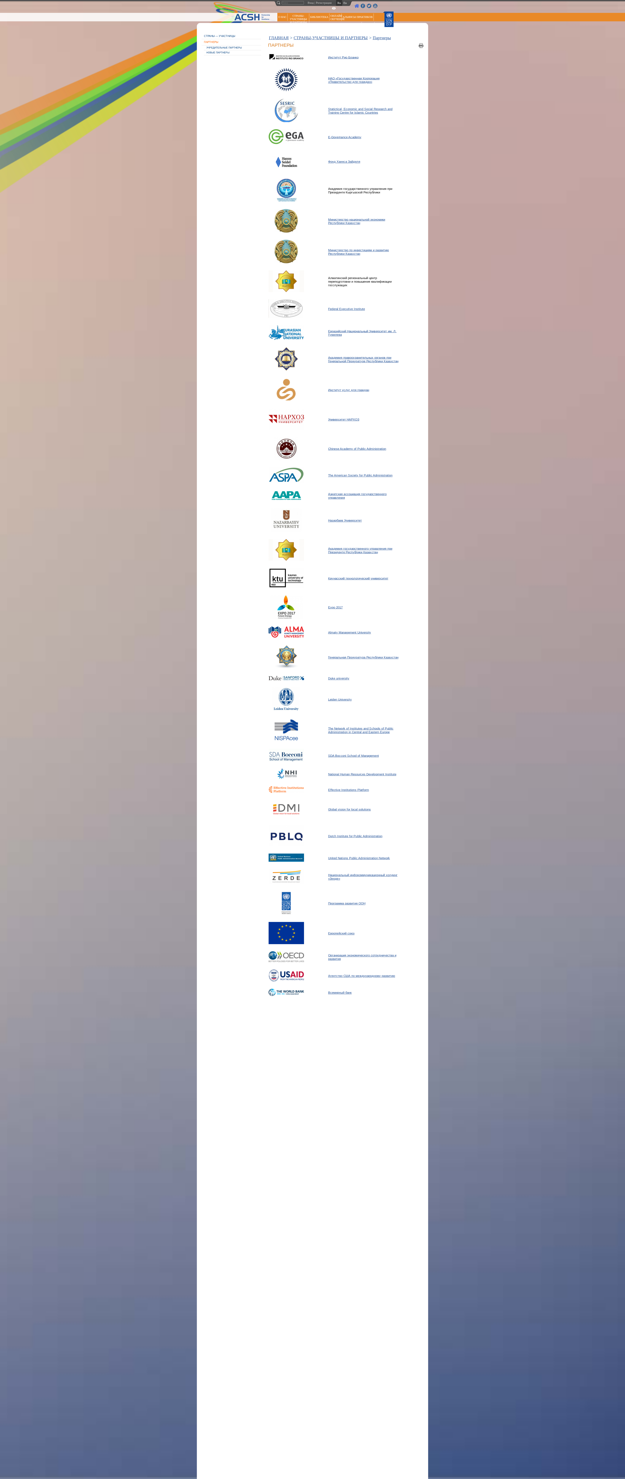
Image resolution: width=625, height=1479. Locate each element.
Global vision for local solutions (349, 809)
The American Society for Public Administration (360, 475)
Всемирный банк (340, 992)
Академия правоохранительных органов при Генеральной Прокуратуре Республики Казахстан (363, 359)
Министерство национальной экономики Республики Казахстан (356, 221)
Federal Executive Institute (346, 309)
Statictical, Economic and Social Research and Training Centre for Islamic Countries (360, 110)
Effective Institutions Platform (348, 790)
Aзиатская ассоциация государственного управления (357, 496)
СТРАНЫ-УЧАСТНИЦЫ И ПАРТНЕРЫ (298, 19)
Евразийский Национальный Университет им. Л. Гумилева (362, 333)
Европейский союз (341, 933)
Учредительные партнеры (224, 47)
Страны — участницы (219, 36)
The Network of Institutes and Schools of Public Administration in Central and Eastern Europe (361, 730)
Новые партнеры (217, 52)
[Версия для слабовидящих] (333, 8)
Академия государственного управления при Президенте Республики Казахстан (360, 550)
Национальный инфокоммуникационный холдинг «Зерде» (362, 876)
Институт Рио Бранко (343, 57)
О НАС (282, 17)
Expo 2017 (335, 607)
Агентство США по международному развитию (361, 976)
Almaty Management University (349, 632)
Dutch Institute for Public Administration (355, 836)
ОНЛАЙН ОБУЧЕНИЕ (336, 17)
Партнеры (211, 42)
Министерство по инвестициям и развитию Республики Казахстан (358, 251)
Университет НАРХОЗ (343, 419)
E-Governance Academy (344, 137)
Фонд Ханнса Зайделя (344, 161)
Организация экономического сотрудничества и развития (362, 957)
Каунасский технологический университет (358, 578)
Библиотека (319, 17)
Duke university (338, 678)
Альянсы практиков (358, 17)
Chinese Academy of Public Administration (357, 449)
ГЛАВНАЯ (279, 37)
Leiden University (340, 699)
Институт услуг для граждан (348, 390)
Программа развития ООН (346, 903)
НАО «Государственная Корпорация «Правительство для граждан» (354, 80)
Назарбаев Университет (345, 520)
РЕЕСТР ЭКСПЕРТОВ (369, 26)
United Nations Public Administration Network (359, 858)
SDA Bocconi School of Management (353, 755)
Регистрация (324, 2)
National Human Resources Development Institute (362, 774)
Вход (311, 2)
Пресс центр (352, 25)
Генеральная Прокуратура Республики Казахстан (363, 657)
